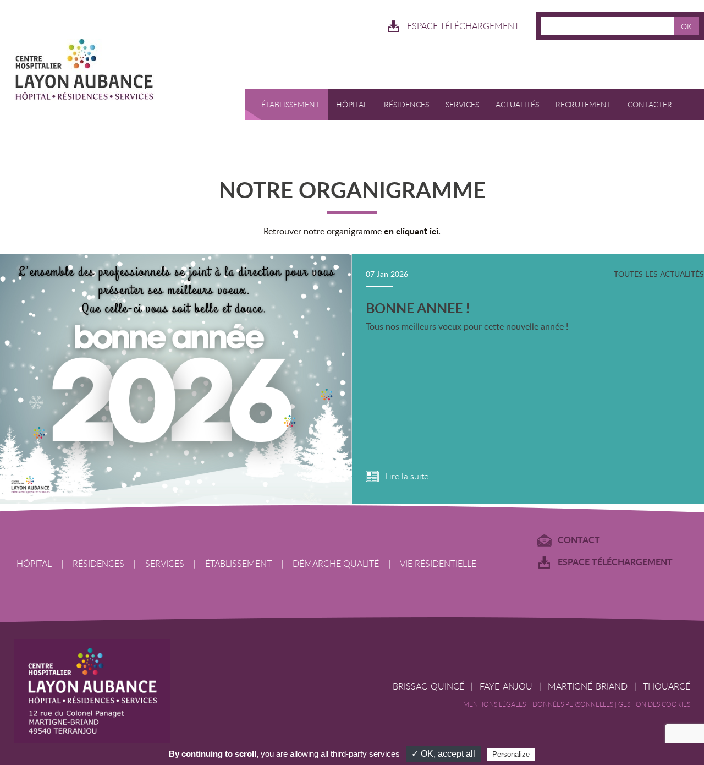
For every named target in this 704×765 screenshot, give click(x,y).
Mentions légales (496, 704)
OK (686, 26)
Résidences (406, 104)
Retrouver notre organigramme (352, 231)
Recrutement (583, 104)
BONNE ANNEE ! (418, 308)
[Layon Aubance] (121, 71)
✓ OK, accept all (443, 753)
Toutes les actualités (659, 274)
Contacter (650, 104)
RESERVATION (278, 135)
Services (462, 104)
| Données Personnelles (572, 704)
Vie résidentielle (438, 564)
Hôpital (351, 104)
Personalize (511, 754)
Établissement (290, 104)
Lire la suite (406, 476)
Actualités (517, 104)
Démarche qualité (336, 564)
